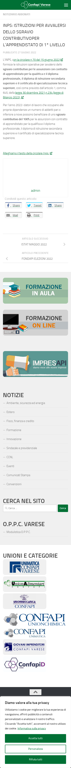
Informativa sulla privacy (32, 728)
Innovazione (14, 439)
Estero (11, 412)
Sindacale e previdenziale (22, 448)
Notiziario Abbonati (16, 14)
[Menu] (66, 5)
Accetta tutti (35, 738)
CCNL (10, 457)
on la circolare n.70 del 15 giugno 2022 (36, 60)
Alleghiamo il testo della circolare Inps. (26, 153)
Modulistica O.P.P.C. (19, 532)
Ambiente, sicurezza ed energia (26, 403)
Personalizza (35, 749)
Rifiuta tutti (35, 759)
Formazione (14, 430)
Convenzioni (14, 484)
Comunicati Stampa (18, 475)
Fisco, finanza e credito (20, 421)
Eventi (10, 466)
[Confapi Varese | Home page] (33, 5)
